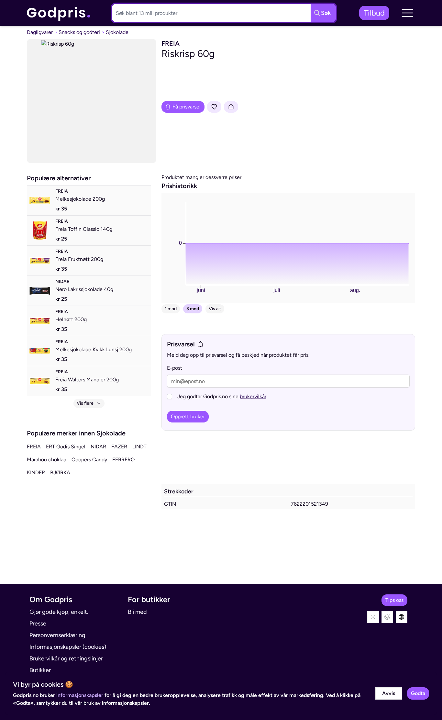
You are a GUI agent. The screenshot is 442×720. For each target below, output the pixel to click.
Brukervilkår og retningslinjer (66, 658)
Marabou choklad (46, 459)
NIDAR (98, 447)
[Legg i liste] (214, 107)
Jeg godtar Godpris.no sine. (222, 396)
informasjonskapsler (79, 695)
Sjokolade (117, 32)
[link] (59, 13)
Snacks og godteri (79, 32)
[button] (407, 13)
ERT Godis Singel (65, 447)
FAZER (119, 447)
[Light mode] (373, 617)
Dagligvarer (40, 32)
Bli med (137, 611)
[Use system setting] (401, 617)
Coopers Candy (89, 459)
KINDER (36, 472)
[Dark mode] (387, 617)
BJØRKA (60, 472)
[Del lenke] (231, 107)
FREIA (34, 447)
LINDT (139, 447)
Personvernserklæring (57, 635)
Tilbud (374, 12)
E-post (174, 368)
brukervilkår (253, 396)
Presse (37, 623)
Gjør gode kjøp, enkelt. (58, 611)
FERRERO (123, 459)
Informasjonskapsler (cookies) (67, 646)
